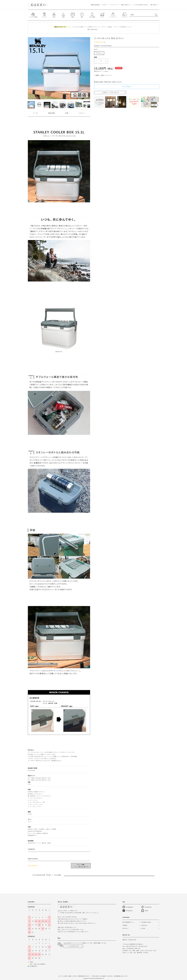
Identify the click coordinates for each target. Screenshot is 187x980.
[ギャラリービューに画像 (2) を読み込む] (39, 104)
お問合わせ (144, 925)
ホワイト (99, 53)
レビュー (82, 113)
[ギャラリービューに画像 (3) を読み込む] (47, 104)
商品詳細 (51, 113)
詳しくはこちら (92, 29)
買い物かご (126, 928)
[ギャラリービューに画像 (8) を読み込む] (86, 104)
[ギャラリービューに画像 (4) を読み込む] (55, 104)
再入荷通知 (127, 86)
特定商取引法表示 (146, 922)
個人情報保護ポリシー (129, 922)
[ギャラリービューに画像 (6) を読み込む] (70, 104)
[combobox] (143, 15)
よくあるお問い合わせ (73, 946)
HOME (143, 928)
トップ (35, 113)
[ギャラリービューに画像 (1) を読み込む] (31, 104)
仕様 (66, 113)
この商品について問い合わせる (110, 92)
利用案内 (125, 925)
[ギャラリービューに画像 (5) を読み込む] (63, 104)
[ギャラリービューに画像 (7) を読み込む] (78, 104)
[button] (99, 42)
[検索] (156, 15)
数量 (95, 57)
